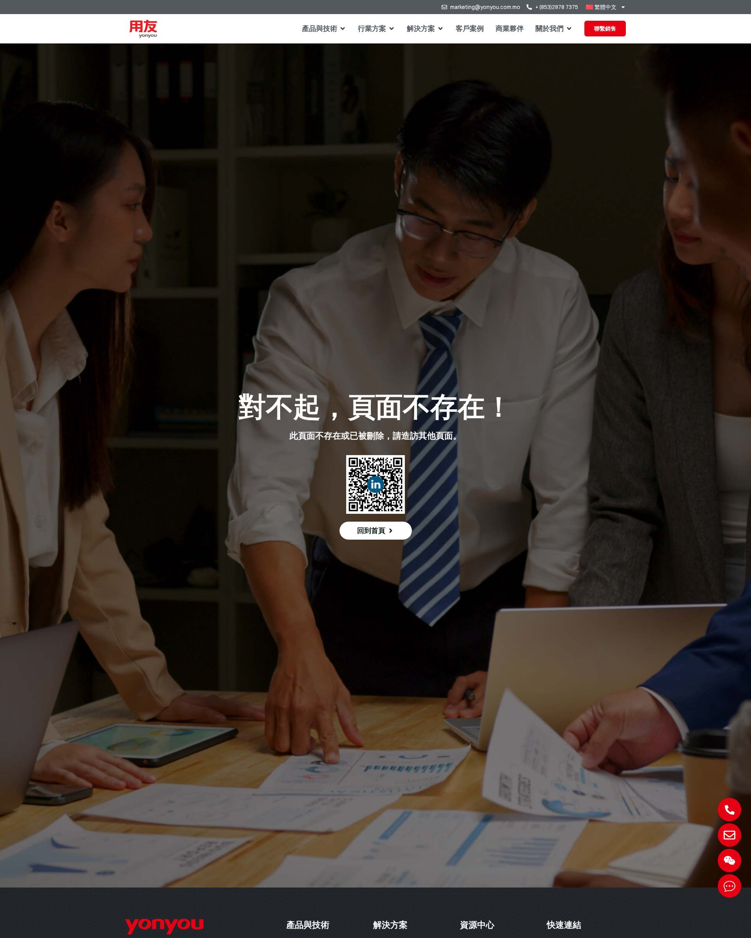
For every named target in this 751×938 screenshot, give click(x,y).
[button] (324, 28)
